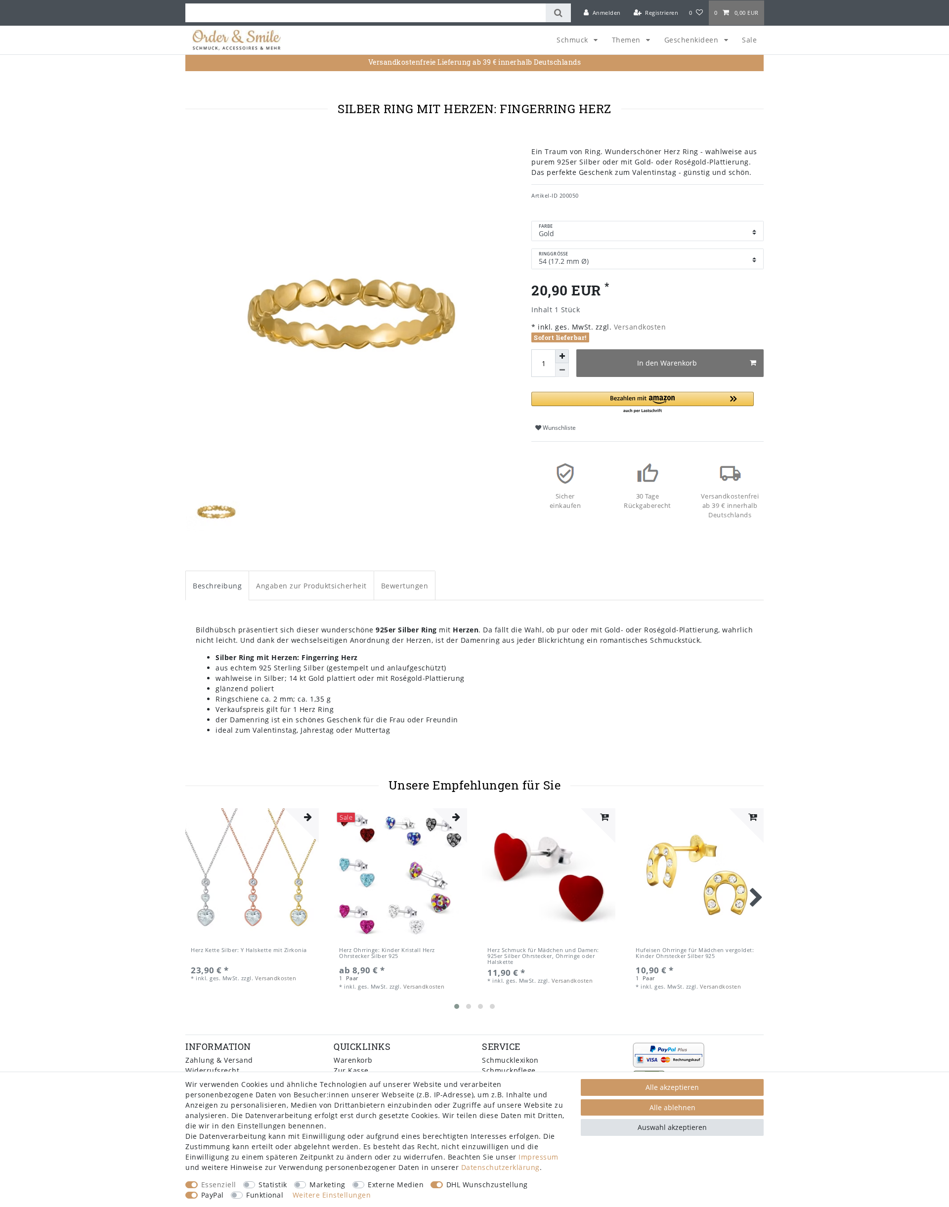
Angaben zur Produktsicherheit (311, 585)
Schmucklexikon (510, 1060)
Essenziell (218, 1184)
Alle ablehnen (672, 1107)
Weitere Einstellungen (332, 1195)
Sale (749, 39)
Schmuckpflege (509, 1070)
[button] (642, 403)
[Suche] (558, 12)
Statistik (273, 1184)
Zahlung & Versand (219, 1060)
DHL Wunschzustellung (487, 1184)
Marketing (327, 1184)
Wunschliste (558, 427)
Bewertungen (405, 585)
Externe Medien (396, 1184)
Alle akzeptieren (672, 1087)
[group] (252, 875)
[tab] (217, 585)
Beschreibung (217, 585)
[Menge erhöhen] (562, 356)
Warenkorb (353, 1060)
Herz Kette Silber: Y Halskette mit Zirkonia (249, 950)
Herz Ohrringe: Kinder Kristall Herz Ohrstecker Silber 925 (387, 953)
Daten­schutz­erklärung (500, 1167)
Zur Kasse (351, 1070)
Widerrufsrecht (212, 1070)
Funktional (264, 1195)
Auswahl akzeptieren (672, 1127)
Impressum (538, 1157)
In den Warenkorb (667, 363)
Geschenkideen (692, 39)
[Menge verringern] (562, 370)
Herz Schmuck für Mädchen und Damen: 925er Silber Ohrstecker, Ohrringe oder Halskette (543, 956)
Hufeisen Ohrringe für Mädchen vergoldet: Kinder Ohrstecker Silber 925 (695, 953)
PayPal (212, 1195)
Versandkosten (638, 327)
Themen (627, 39)
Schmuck (573, 39)
